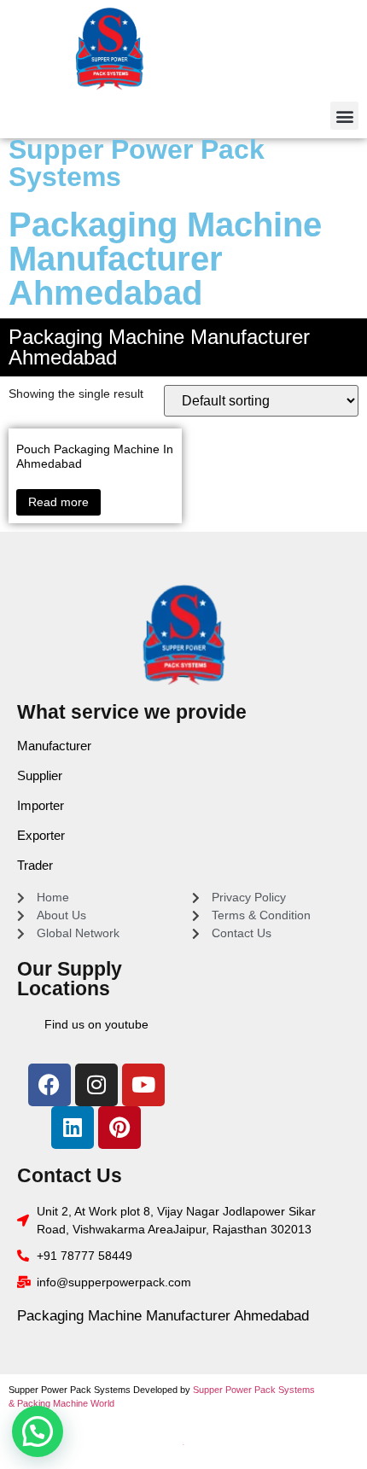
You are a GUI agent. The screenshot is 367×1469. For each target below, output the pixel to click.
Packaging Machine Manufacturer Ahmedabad (163, 1316)
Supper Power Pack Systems (137, 163)
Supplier (39, 775)
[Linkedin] (72, 1127)
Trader (35, 865)
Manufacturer (54, 745)
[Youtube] (143, 1085)
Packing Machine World (65, 1403)
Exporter (41, 835)
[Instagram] (96, 1085)
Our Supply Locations (69, 979)
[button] (344, 116)
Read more (58, 502)
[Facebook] (49, 1085)
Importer (40, 805)
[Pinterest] (119, 1127)
